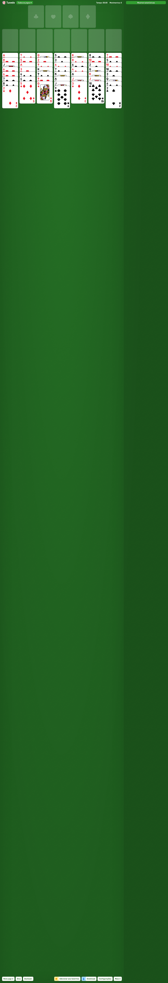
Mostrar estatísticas (146, 2)
